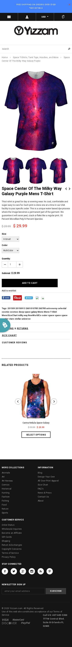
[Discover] (9, 623)
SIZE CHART (9, 335)
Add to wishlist (9, 290)
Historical (6, 489)
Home (5, 57)
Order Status (8, 525)
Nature (5, 509)
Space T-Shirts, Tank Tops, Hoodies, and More (35, 57)
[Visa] (5, 619)
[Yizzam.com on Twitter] (14, 571)
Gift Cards (7, 537)
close (69, 4)
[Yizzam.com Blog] (41, 571)
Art (3, 477)
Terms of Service (10, 553)
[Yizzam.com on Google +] (23, 571)
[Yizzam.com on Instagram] (32, 571)
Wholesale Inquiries (12, 529)
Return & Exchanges (12, 545)
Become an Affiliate (12, 533)
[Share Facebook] (6, 297)
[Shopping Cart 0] (63, 17)
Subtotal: (6, 273)
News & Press (45, 493)
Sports (5, 513)
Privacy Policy (9, 557)
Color (5, 245)
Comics (5, 485)
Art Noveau (7, 481)
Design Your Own (46, 477)
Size (4, 234)
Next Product (69, 189)
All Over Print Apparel (48, 481)
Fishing (5, 501)
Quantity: (6, 258)
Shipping (6, 541)
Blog (40, 473)
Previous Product (66, 189)
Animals (6, 473)
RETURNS (22, 328)
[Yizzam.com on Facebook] (5, 571)
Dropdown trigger (27, 17)
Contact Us (43, 497)
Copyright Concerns (11, 549)
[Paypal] (25, 623)
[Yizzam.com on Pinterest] (49, 571)
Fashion (6, 497)
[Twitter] (28, 297)
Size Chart (43, 485)
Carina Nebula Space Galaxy (36, 423)
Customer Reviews (14, 342)
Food (4, 505)
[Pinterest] (17, 297)
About (41, 501)
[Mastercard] (18, 619)
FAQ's (41, 489)
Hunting (6, 493)
